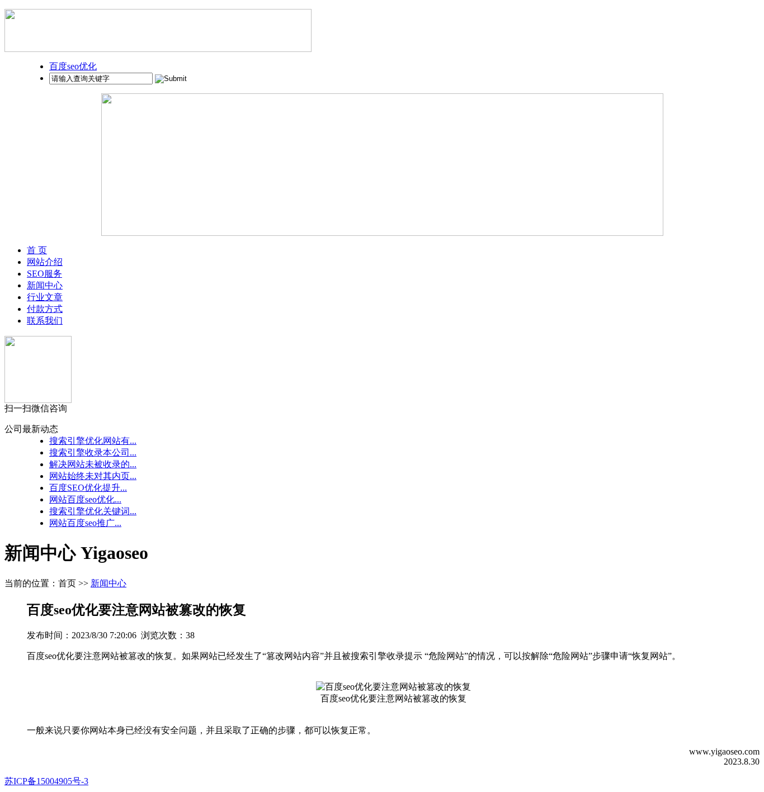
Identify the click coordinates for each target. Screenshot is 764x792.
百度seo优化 (73, 66)
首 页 (37, 250)
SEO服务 (44, 273)
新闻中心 (45, 285)
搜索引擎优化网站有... (92, 440)
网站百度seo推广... (85, 523)
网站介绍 (45, 262)
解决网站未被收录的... (92, 464)
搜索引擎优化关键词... (92, 511)
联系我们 (45, 320)
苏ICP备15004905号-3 (46, 781)
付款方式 (45, 309)
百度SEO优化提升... (88, 487)
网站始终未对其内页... (92, 476)
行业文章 (45, 297)
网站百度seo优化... (85, 499)
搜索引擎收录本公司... (92, 452)
